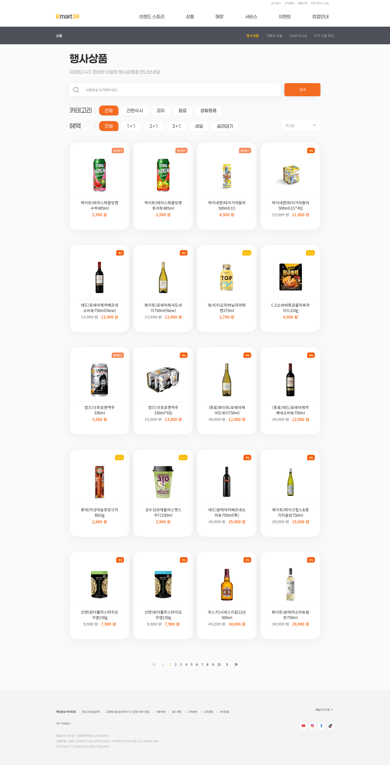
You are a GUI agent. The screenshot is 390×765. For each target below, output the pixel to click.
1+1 (131, 126)
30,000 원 (216, 419)
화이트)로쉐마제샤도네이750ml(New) (163, 307)
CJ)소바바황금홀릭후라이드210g (290, 307)
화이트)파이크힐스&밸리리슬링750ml (290, 512)
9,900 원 (290, 316)
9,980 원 (90, 624)
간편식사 (135, 110)
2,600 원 (99, 521)
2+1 (153, 126)
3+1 (176, 126)
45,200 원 (216, 624)
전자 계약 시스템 (320, 3)
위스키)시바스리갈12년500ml (227, 614)
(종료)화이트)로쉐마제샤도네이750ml (227, 410)
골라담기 (225, 126)
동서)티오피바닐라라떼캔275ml (227, 307)
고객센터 (289, 3)
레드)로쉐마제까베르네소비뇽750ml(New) (99, 307)
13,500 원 (173, 418)
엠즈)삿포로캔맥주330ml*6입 (163, 410)
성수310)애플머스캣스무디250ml (163, 512)
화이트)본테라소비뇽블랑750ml (290, 614)
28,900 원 (280, 521)
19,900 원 (300, 521)
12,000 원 (280, 214)
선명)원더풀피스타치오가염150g (99, 614)
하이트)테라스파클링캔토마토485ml (163, 205)
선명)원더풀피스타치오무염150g (163, 614)
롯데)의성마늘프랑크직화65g (99, 512)
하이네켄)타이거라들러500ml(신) (227, 205)
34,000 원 (237, 623)
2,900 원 (163, 521)
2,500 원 (99, 214)
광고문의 (276, 3)
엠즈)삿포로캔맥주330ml (99, 410)
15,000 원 (153, 419)
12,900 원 (109, 316)
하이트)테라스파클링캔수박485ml (99, 205)
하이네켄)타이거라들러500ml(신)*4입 (290, 205)
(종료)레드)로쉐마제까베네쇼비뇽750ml (290, 410)
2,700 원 (226, 316)
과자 (161, 110)
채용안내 (302, 3)
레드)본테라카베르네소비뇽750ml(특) (227, 512)
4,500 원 (226, 214)
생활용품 (208, 110)
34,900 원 (216, 521)
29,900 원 (237, 521)
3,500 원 (99, 418)
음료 (183, 110)
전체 (109, 110)
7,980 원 (108, 623)
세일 (199, 126)
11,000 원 (300, 214)
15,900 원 (89, 317)
